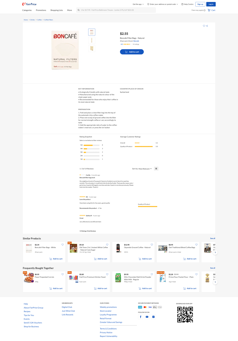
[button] (205, 10)
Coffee (39, 20)
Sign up (200, 4)
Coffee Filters (48, 20)
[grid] (119, 252)
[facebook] (140, 318)
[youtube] (147, 318)
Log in (211, 4)
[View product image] (91, 32)
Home (26, 20)
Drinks (32, 20)
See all (212, 238)
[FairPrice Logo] (29, 4)
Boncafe (136, 41)
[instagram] (153, 318)
